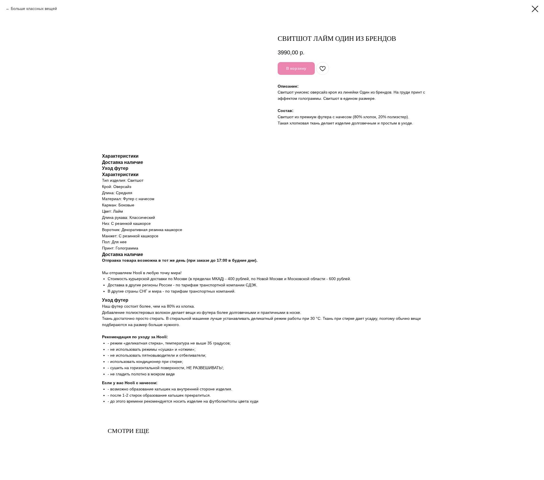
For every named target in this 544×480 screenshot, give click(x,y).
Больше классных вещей (34, 8)
